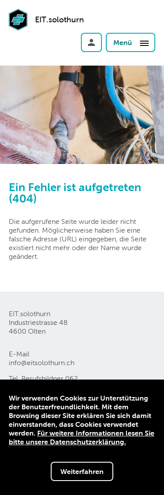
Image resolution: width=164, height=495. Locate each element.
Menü (123, 42)
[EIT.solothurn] (18, 32)
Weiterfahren (82, 471)
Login (91, 42)
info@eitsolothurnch (41, 362)
